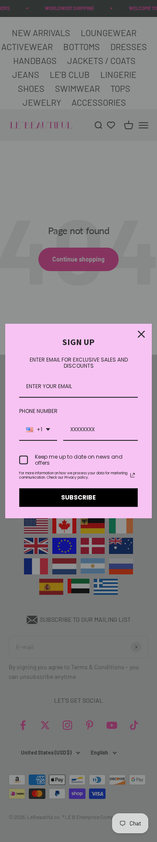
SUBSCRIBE (78, 497)
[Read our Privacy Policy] (132, 475)
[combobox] (38, 429)
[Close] (141, 334)
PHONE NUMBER (38, 411)
